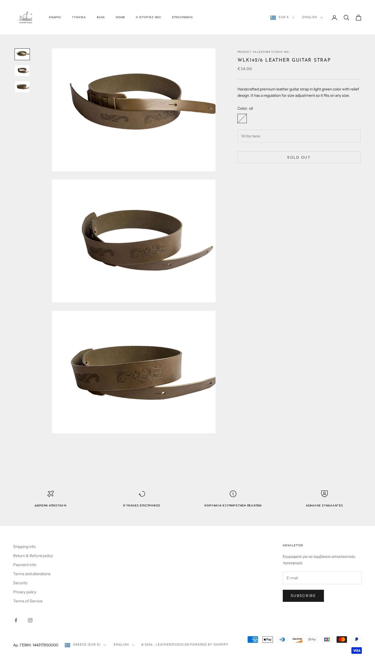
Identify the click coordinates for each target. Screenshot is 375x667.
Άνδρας (55, 17)
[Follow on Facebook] (16, 620)
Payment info (24, 564)
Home (120, 17)
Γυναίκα (79, 17)
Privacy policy (24, 591)
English (309, 17)
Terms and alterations (32, 573)
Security (20, 582)
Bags (101, 17)
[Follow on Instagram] (30, 620)
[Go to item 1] (22, 54)
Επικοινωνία (182, 17)
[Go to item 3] (22, 87)
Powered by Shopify (209, 644)
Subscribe (303, 595)
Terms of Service (28, 601)
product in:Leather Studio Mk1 (263, 52)
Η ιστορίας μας (148, 17)
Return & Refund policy (33, 555)
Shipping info (24, 546)
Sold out (298, 157)
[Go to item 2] (22, 70)
